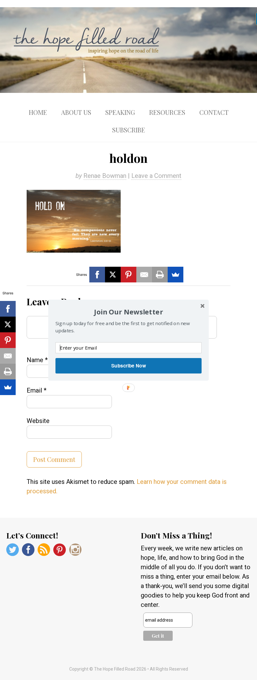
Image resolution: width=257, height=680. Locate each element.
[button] (128, 311)
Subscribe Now (128, 365)
